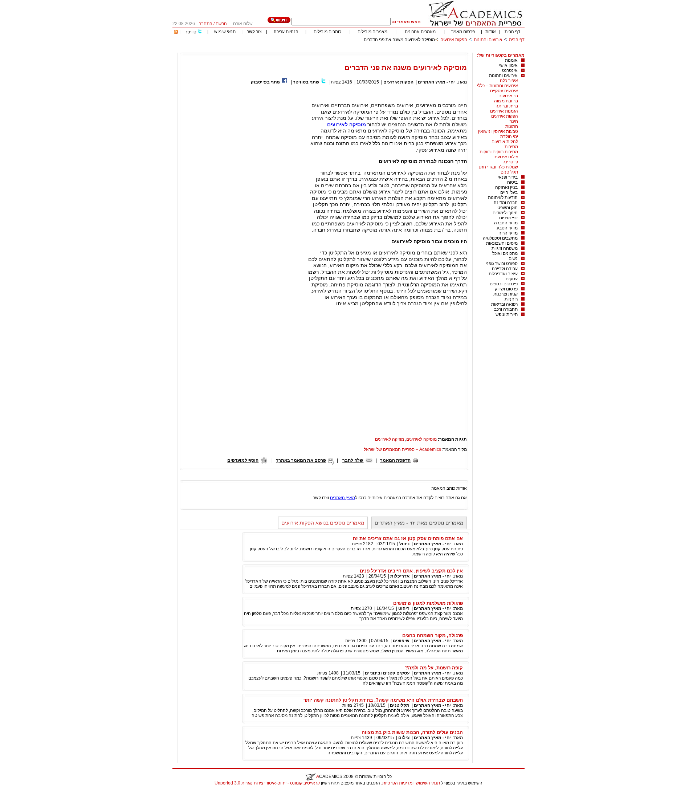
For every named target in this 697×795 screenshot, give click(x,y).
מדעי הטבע (507, 228)
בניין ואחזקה (506, 187)
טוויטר (190, 31)
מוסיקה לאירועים (421, 439)
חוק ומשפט (507, 207)
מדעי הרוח (508, 233)
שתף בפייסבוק (266, 82)
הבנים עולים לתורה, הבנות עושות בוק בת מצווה (412, 732)
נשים (513, 258)
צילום (403, 737)
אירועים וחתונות (488, 39)
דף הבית (512, 31)
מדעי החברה (506, 222)
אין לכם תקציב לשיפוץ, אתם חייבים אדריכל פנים (411, 571)
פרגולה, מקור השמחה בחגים (432, 635)
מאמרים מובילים (372, 31)
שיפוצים (401, 640)
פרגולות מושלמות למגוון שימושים (428, 603)
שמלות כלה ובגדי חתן (498, 167)
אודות (490, 31)
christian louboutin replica (28, 792)
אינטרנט (510, 70)
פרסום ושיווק (506, 289)
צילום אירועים (505, 156)
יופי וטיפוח (508, 217)
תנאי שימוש (225, 31)
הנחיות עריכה (286, 31)
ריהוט (403, 608)
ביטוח (512, 182)
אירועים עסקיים (504, 90)
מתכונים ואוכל (505, 253)
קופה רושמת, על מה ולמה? (434, 667)
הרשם (221, 23)
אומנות (511, 60)
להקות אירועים (505, 141)
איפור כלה (509, 80)
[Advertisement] (392, 50)
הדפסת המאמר (395, 460)
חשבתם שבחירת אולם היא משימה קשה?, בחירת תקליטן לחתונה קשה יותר (383, 700)
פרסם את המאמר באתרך (301, 460)
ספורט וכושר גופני (502, 263)
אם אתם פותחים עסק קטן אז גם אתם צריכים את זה (408, 538)
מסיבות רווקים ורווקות (499, 151)
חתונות (511, 126)
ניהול (404, 543)
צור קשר (254, 31)
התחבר (205, 23)
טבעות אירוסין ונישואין (498, 131)
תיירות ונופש (507, 314)
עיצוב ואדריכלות (503, 273)
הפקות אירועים (453, 39)
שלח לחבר (352, 460)
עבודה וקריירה (505, 268)
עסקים (512, 278)
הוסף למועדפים (242, 460)
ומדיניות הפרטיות (397, 783)
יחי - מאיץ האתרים (436, 82)
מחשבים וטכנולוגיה (500, 238)
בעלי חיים (509, 192)
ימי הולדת (509, 136)
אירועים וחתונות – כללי (497, 85)
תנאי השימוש (428, 783)
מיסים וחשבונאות (502, 243)
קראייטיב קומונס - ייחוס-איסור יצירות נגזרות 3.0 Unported (267, 783)
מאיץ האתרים (342, 497)
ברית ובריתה (507, 106)
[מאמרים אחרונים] (176, 32)
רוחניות (511, 299)
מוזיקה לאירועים (389, 439)
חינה (513, 121)
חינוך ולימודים (505, 212)
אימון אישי (508, 65)
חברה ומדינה (506, 202)
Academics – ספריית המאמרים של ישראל (402, 449)
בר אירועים (508, 95)
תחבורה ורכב (506, 309)
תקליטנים (509, 172)
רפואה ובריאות (504, 304)
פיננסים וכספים (504, 283)
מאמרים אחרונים (420, 31)
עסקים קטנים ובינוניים (387, 673)
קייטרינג (511, 161)
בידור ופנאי (508, 177)
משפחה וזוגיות (505, 248)
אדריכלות (399, 576)
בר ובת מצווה (506, 100)
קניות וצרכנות (505, 294)
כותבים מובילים (327, 31)
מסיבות (511, 146)
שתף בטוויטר (306, 82)
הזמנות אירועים (504, 111)
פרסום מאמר (463, 31)
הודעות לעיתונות (503, 197)
